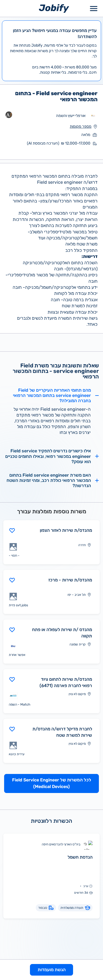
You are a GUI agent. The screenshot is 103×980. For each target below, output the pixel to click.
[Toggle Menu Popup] (94, 8)
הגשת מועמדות (52, 969)
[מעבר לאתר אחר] (93, 115)
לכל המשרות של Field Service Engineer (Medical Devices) (51, 783)
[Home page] (54, 8)
